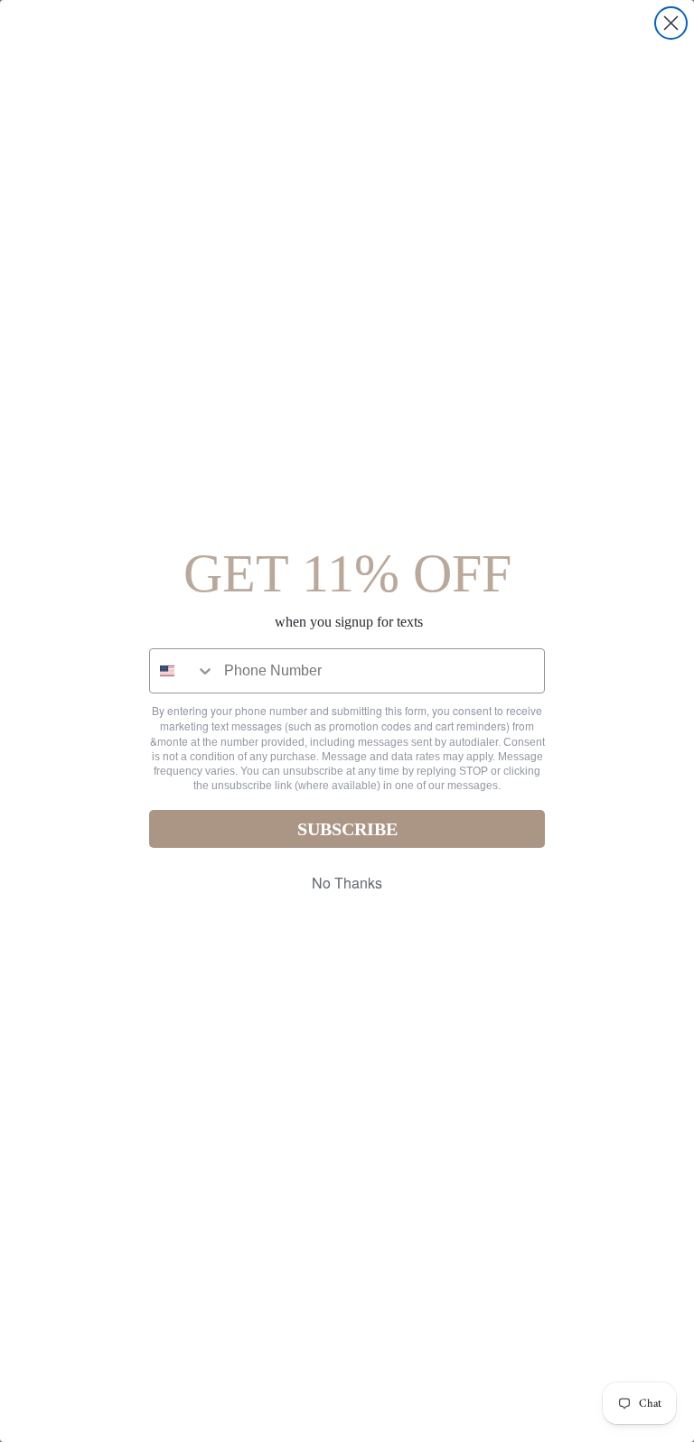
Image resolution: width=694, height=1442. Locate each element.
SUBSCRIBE (347, 829)
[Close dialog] (671, 23)
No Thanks (347, 882)
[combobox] (182, 671)
